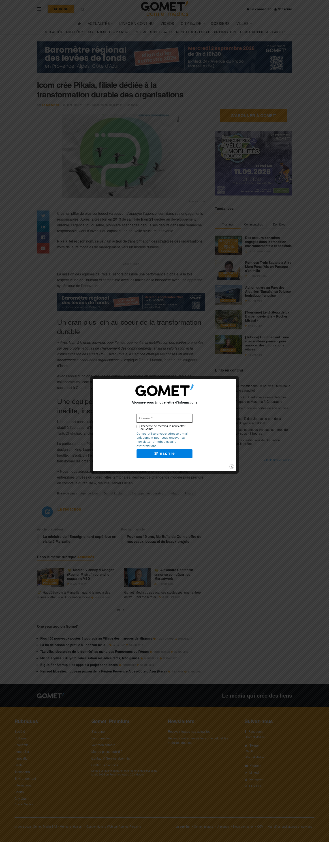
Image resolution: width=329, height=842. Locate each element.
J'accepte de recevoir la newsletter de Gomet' (163, 427)
